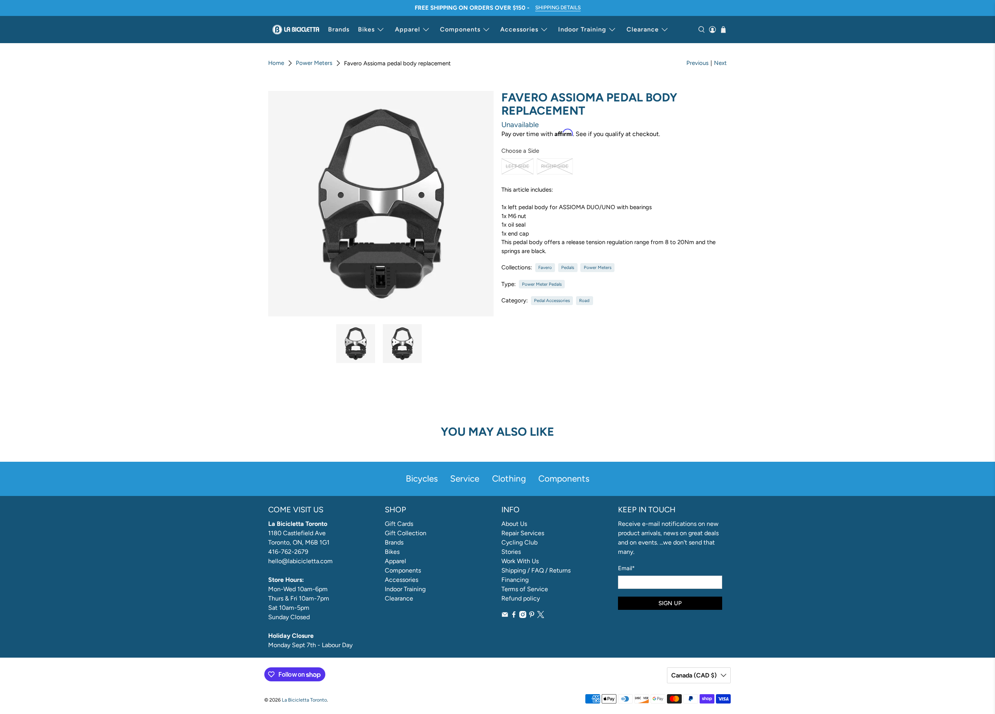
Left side (517, 166)
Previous (697, 62)
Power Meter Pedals (542, 284)
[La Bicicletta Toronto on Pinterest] (531, 616)
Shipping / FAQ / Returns (536, 570)
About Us (514, 523)
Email (626, 568)
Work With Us (520, 561)
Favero (545, 267)
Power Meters (314, 63)
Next (720, 62)
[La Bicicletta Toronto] (295, 29)
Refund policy (520, 598)
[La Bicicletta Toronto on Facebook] (513, 616)
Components (460, 29)
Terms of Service (524, 589)
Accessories (519, 29)
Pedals (567, 267)
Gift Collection (405, 533)
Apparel (407, 29)
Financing (515, 579)
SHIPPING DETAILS (558, 7)
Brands (338, 29)
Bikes (366, 29)
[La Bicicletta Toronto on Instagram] (522, 616)
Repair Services (522, 533)
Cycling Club (519, 542)
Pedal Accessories (552, 300)
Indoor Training (582, 29)
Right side (555, 166)
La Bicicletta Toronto (304, 700)
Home (276, 63)
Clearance (643, 29)
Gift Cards (399, 523)
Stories (511, 551)
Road (584, 300)
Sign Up (670, 603)
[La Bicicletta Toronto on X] (540, 616)
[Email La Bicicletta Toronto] (504, 616)
